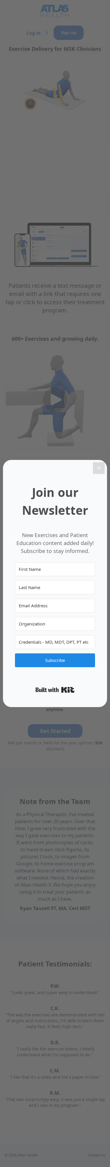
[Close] (99, 468)
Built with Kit (55, 690)
